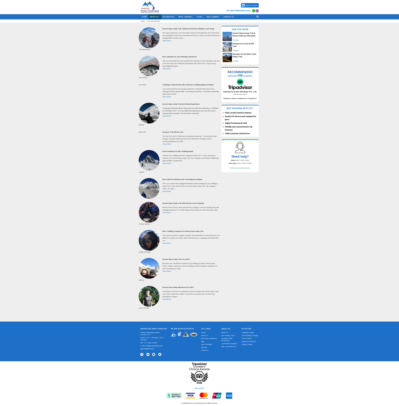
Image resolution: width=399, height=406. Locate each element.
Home (143, 21)
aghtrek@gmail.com (147, 349)
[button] (154, 16)
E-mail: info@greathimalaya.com (151, 346)
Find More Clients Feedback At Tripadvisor (240, 98)
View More (166, 40)
